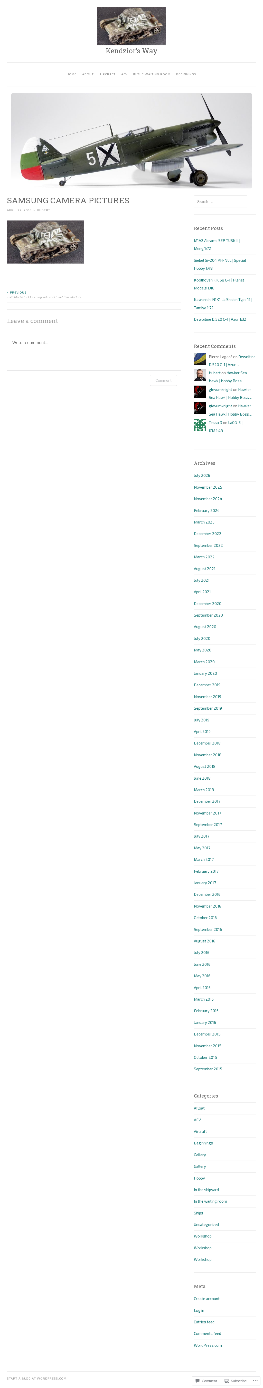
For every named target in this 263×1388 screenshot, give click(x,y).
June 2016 (202, 964)
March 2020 (204, 661)
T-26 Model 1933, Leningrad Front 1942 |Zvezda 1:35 (44, 294)
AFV (124, 74)
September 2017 (208, 824)
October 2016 (205, 917)
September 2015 (208, 1069)
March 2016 (204, 999)
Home (72, 74)
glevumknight (220, 389)
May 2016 (202, 975)
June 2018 (202, 778)
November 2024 (208, 498)
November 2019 (207, 696)
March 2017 (204, 859)
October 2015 (205, 1057)
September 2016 (208, 929)
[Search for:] (220, 201)
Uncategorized (206, 1224)
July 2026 (202, 475)
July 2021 (202, 580)
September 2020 (208, 615)
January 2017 (205, 882)
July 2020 (202, 638)
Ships (198, 1213)
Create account (207, 1298)
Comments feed (207, 1333)
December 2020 (207, 603)
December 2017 (207, 801)
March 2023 (204, 522)
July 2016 (201, 952)
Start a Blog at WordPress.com (37, 1378)
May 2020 (202, 650)
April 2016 (202, 987)
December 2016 (207, 894)
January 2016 (205, 1022)
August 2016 (204, 941)
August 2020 (205, 626)
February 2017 (206, 871)
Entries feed (204, 1322)
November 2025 (208, 487)
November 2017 (207, 813)
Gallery (200, 1154)
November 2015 (207, 1045)
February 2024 (207, 510)
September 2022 (208, 545)
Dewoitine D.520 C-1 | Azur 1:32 (220, 319)
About (88, 74)
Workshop (203, 1236)
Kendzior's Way (131, 50)
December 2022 (207, 533)
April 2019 (202, 731)
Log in (199, 1310)
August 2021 (204, 568)
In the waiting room (152, 74)
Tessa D (215, 422)
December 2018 (207, 743)
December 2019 (207, 684)
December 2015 (207, 1034)
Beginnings (186, 74)
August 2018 (204, 766)
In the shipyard (206, 1189)
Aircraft (107, 74)
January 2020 (205, 673)
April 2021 (202, 591)
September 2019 (208, 708)
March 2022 (204, 557)
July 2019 (201, 720)
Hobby (199, 1178)
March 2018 (204, 789)
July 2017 (201, 836)
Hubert (43, 210)
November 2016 (207, 906)
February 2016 (206, 1010)
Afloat (199, 1108)
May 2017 (202, 848)
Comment (163, 380)
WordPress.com (208, 1345)
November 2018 (207, 754)
